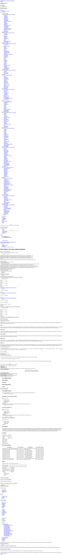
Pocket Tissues (6, 172)
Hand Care (5, 170)
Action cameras (6, 186)
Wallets (5, 63)
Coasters (5, 132)
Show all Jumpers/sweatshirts (8, 54)
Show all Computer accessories (8, 184)
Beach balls (5, 152)
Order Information (5, 496)
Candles (5, 130)
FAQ (3, 498)
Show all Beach (6, 151)
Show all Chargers (6, 182)
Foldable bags (6, 20)
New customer (4, 232)
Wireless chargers (6, 181)
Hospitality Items (6, 96)
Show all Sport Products (7, 161)
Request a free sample (4, 367)
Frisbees (5, 156)
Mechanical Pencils (7, 211)
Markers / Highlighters (7, 208)
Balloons (5, 113)
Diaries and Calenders (5, 69)
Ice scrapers (5, 196)
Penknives (5, 197)
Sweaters (3, 514)
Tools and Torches (5, 194)
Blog (3, 492)
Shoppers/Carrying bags (7, 25)
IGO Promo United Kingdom (8, 534)
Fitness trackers (6, 187)
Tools (5, 201)
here (6, 553)
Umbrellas (5, 162)
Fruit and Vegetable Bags (7, 21)
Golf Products (6, 158)
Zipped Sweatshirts (7, 67)
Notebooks (5, 37)
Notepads (3, 504)
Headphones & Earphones (8, 189)
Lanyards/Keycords (7, 117)
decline (10, 552)
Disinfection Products (7, 168)
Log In (3, 229)
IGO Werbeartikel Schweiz (8, 533)
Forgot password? (4, 231)
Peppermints (6, 94)
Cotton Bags (6, 18)
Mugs (5, 84)
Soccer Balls (6, 160)
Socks (5, 59)
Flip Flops (5, 47)
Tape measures (6, 200)
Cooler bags (6, 17)
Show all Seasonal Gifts (7, 109)
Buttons (5, 114)
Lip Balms (5, 171)
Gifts (3, 507)
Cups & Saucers (6, 79)
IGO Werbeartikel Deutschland (8, 530)
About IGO (4, 489)
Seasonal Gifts (6, 104)
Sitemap (3, 540)
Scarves (5, 57)
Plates (5, 140)
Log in (3, 233)
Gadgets (5, 185)
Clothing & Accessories (5, 42)
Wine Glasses (6, 82)
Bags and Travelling (5, 13)
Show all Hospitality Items (8, 98)
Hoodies (5, 53)
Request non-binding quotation (5, 369)
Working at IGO (4, 491)
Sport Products (6, 159)
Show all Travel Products (7, 28)
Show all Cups (6, 78)
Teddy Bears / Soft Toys (7, 124)
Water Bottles (6, 86)
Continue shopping (5, 240)
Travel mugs (6, 77)
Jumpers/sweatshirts (7, 52)
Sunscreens (5, 173)
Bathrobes (5, 142)
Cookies (3, 539)
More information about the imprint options (16, 277)
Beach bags (5, 16)
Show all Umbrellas (7, 164)
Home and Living (4, 127)
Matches (5, 120)
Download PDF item (5, 443)
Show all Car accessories (7, 155)
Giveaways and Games (5, 111)
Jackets (5, 50)
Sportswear (5, 60)
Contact (3, 497)
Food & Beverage (4, 88)
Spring (5, 106)
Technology (4, 177)
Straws (5, 138)
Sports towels (6, 143)
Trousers (5, 62)
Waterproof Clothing (7, 65)
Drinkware (3, 74)
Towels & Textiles (6, 141)
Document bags (6, 19)
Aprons (5, 129)
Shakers (5, 76)
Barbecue (5, 148)
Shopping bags (4, 512)
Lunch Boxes (6, 137)
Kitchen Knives (6, 136)
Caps (5, 45)
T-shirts (5, 61)
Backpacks (5, 15)
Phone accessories (6, 190)
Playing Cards (6, 121)
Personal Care (4, 166)
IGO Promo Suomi (7, 532)
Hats (4, 49)
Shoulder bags (6, 26)
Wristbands (5, 66)
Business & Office (11, 32)
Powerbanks (4, 511)
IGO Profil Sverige (7, 528)
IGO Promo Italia (6, 525)
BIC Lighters (6, 119)
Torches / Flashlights (7, 202)
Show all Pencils (6, 212)
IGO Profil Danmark (7, 529)
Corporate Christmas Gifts (8, 101)
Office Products (6, 38)
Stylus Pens (5, 207)
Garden (5, 157)
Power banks (6, 191)
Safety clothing (6, 56)
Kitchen (5, 133)
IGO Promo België (7, 526)
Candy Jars (5, 91)
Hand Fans (5, 48)
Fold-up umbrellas (6, 163)
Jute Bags (5, 22)
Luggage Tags (6, 27)
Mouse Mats (6, 36)
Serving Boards (6, 97)
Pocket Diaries (6, 72)
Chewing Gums (6, 92)
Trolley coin (6, 125)
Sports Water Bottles (7, 85)
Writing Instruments (12, 204)
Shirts (5, 58)
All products (4, 214)
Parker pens (5, 206)
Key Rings (5, 116)
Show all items (6, 31)
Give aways (6, 115)
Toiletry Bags (6, 174)
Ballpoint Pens (6, 205)
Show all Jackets (6, 51)
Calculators (5, 33)
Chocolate (5, 93)
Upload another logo (3, 261)
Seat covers (5, 154)
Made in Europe (4, 221)
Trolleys (5, 30)
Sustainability (4, 490)
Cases (5, 35)
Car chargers (6, 180)
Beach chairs (6, 150)
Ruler (5, 40)
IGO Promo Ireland (7, 531)
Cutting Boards (6, 135)
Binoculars (5, 153)
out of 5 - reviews (5, 0)
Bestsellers (3, 219)
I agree (1, 554)
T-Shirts (3, 505)
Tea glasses (5, 81)
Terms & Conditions (5, 537)
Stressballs (5, 123)
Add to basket (2, 366)
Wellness (5, 175)
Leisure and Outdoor (5, 146)
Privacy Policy (4, 538)
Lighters (5, 118)
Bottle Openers (6, 134)
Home (3, 244)
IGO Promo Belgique (7, 527)
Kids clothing (6, 55)
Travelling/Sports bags (7, 29)
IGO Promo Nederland (7, 535)
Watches (5, 64)
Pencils (5, 209)
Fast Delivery (6, 102)
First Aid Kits (6, 169)
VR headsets (6, 188)
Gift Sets (5, 103)
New (3, 220)
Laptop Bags (6, 23)
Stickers (5, 122)
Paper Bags (5, 24)
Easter (5, 105)
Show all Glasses (6, 83)
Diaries (5, 71)
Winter (5, 108)
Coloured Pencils (6, 210)
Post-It (5, 39)
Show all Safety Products (7, 199)
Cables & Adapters (7, 179)
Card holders (6, 34)
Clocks (5, 131)
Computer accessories (7, 183)
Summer (5, 107)
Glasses (5, 80)
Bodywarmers (6, 44)
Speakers (5, 192)
